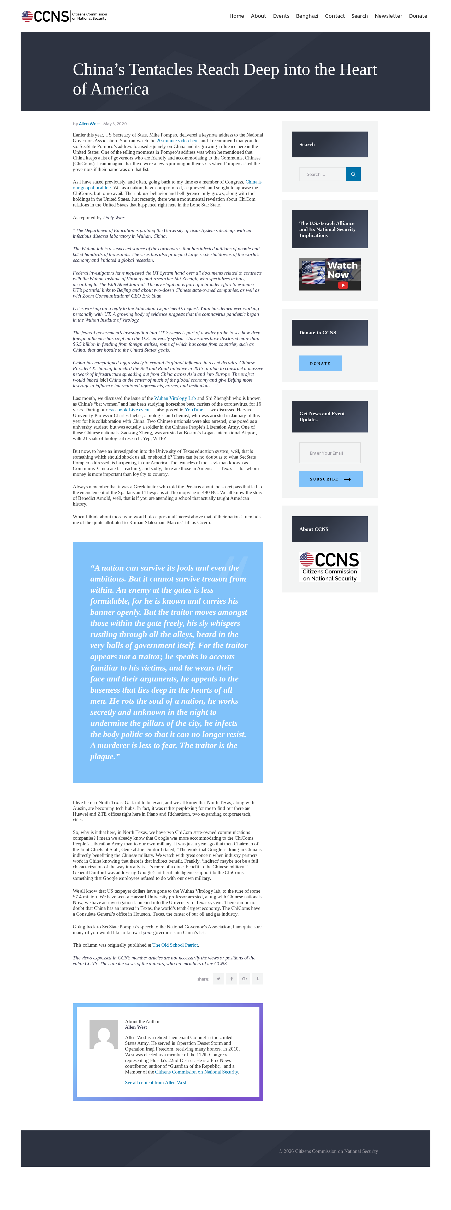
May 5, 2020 (115, 124)
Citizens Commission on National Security (196, 1072)
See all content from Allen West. (156, 1082)
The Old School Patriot (175, 945)
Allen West (87, 124)
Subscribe (324, 479)
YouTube (194, 409)
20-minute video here (177, 140)
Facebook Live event (128, 409)
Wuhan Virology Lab (175, 398)
